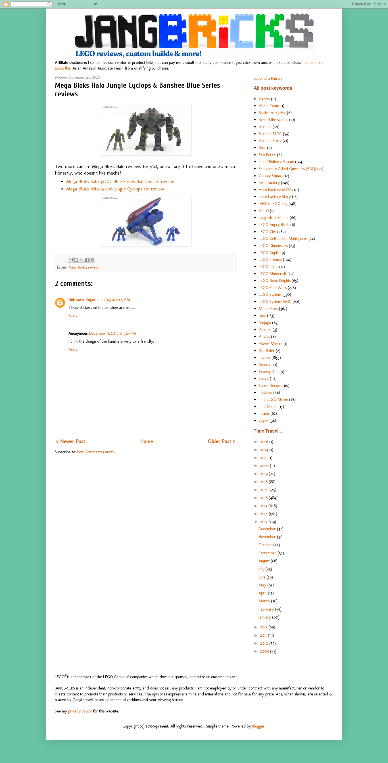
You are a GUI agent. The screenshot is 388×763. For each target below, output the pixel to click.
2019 (264, 473)
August (264, 560)
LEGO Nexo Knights (275, 280)
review (93, 267)
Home (146, 441)
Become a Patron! (268, 78)
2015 (264, 505)
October (265, 544)
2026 (264, 441)
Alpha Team (269, 105)
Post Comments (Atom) (96, 451)
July (262, 568)
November (267, 536)
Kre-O (264, 210)
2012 (264, 627)
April (263, 593)
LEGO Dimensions (273, 245)
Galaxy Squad (270, 175)
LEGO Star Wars (273, 287)
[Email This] (71, 260)
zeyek (263, 420)
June (262, 577)
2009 (265, 651)
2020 (265, 465)
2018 (264, 481)
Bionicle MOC (270, 133)
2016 (264, 497)
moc (262, 315)
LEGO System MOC (275, 301)
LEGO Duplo (269, 252)
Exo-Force (267, 154)
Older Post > (221, 441)
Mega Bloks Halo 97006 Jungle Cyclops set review (115, 189)
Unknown (76, 299)
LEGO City (267, 231)
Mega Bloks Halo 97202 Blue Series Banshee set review (120, 181)
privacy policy (80, 711)
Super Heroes (270, 385)
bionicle (265, 126)
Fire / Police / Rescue (276, 161)
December (267, 528)
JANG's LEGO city (273, 203)
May (262, 585)
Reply (73, 315)
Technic (265, 392)
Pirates (264, 336)
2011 (264, 635)
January (265, 617)
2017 (264, 489)
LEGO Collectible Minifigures (283, 238)
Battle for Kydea (272, 112)
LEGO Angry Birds (274, 224)
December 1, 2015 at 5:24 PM (112, 333)
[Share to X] (81, 260)
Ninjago (265, 322)
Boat (262, 147)
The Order (268, 406)
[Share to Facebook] (87, 260)
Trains (264, 413)
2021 (264, 457)
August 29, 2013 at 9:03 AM (107, 299)
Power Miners (270, 343)
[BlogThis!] (76, 260)
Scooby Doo (268, 371)
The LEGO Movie (273, 399)
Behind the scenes (273, 119)
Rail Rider (267, 350)
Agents (264, 98)
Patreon (265, 329)
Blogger (258, 726)
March (264, 600)
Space (264, 378)
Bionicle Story (270, 140)
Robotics (265, 364)
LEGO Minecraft (272, 273)
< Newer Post (70, 441)
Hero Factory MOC (275, 189)
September (268, 553)
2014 (264, 513)
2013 (264, 521)
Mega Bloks (77, 267)
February (266, 609)
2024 (264, 449)
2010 (264, 643)
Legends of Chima (274, 217)
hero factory (269, 182)
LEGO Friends (270, 259)
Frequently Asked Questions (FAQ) (287, 168)
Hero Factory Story (275, 196)
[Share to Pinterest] (92, 260)
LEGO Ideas (268, 266)
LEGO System (270, 294)
